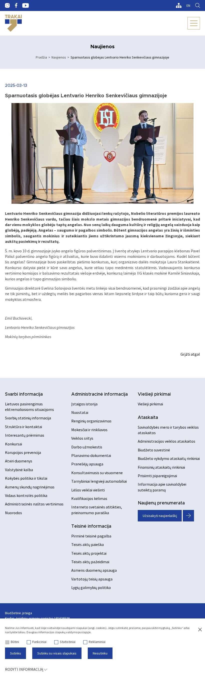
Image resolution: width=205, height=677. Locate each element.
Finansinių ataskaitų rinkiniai (161, 467)
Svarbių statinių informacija (28, 417)
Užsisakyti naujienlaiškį (160, 515)
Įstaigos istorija (84, 403)
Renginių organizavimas (91, 420)
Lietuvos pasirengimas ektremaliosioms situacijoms (29, 406)
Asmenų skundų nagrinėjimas (29, 486)
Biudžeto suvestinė (154, 449)
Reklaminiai (97, 641)
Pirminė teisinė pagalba (91, 535)
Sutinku (15, 653)
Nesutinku (100, 653)
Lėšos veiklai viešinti (88, 489)
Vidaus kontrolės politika (26, 495)
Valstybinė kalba (19, 469)
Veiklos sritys (82, 438)
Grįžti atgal (190, 354)
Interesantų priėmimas (24, 435)
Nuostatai (79, 412)
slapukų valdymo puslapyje (72, 632)
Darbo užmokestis (86, 446)
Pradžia (41, 57)
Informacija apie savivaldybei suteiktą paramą (162, 487)
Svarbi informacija (24, 394)
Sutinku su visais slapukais (56, 653)
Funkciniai (39, 641)
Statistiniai (68, 641)
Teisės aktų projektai (88, 553)
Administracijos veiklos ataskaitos (166, 441)
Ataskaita (148, 417)
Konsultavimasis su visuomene (97, 472)
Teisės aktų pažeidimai (90, 561)
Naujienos (59, 57)
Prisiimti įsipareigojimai (157, 475)
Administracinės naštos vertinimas (34, 503)
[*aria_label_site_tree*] (179, 5)
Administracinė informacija (99, 394)
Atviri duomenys (18, 460)
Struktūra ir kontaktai (23, 426)
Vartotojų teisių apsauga (91, 578)
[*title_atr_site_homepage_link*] (13, 23)
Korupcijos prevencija (23, 452)
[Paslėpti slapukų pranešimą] (200, 629)
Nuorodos (13, 512)
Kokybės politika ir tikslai (26, 478)
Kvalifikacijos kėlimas (89, 498)
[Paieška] (197, 5)
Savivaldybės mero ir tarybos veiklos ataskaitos (168, 430)
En (188, 5)
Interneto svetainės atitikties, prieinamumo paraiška (96, 509)
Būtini (15, 641)
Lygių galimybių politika (91, 587)
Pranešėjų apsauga (87, 463)
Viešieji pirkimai (154, 394)
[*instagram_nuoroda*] (7, 5)
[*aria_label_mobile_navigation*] (194, 23)
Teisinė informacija (91, 526)
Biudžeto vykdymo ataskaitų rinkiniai (169, 458)
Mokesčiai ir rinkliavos (89, 429)
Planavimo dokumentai (91, 455)
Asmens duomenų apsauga (94, 570)
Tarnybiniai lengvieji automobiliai (99, 481)
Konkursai (13, 443)
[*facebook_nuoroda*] (16, 5)
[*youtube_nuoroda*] (25, 5)
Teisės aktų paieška (87, 544)
